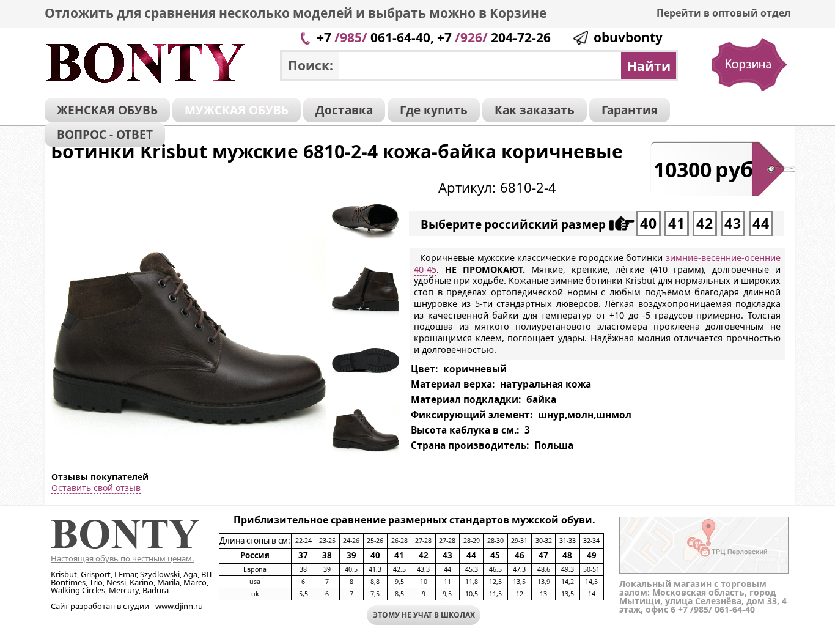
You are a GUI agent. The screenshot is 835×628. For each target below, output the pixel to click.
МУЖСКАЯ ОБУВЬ (237, 110)
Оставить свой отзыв (96, 487)
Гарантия (629, 110)
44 (761, 223)
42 (704, 223)
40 (648, 223)
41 (676, 223)
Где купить (434, 110)
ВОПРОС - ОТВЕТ (105, 134)
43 (732, 223)
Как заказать (535, 110)
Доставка (344, 110)
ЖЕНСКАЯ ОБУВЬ (107, 110)
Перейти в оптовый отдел (723, 13)
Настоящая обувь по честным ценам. (122, 558)
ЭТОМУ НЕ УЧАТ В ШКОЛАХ (424, 615)
